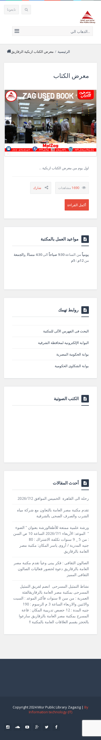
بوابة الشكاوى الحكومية (72, 365)
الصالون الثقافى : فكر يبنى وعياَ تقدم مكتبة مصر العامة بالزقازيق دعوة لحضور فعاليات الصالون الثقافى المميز (51, 568)
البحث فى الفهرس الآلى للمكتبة (66, 331)
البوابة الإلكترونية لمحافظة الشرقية (63, 342)
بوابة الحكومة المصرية (72, 354)
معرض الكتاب (71, 75)
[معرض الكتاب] (50, 123)
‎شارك (37, 187)
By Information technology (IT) (58, 709)
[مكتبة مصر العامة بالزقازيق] (87, 17)
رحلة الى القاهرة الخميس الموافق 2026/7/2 (53, 498)
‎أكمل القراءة (76, 204)
